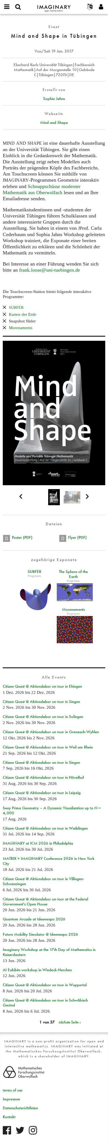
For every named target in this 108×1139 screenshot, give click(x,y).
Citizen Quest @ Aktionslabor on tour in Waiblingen (45, 828)
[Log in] (101, 6)
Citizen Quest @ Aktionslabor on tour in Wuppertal (45, 984)
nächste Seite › (70, 1022)
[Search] (18, 6)
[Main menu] (6, 6)
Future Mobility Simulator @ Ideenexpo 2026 (40, 934)
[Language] (90, 6)
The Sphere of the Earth (73, 574)
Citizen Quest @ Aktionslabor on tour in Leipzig (42, 792)
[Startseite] (54, 6)
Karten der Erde (22, 314)
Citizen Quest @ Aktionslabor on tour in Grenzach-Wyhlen (51, 731)
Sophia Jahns (54, 98)
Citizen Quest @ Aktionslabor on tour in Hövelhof (43, 777)
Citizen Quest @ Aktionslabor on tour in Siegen (41, 762)
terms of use (12, 1090)
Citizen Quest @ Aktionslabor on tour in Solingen (43, 716)
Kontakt (9, 1116)
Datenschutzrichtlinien (20, 1107)
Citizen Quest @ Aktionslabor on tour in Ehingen (42, 686)
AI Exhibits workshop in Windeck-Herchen (37, 969)
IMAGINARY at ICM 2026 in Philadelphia (38, 843)
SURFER (34, 571)
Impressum (11, 1099)
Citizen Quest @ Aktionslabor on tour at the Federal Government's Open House (45, 902)
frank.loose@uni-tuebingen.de (49, 270)
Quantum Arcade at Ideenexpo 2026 (34, 919)
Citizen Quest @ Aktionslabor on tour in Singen (41, 701)
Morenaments (20, 328)
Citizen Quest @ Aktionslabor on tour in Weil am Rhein (48, 747)
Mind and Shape (54, 122)
